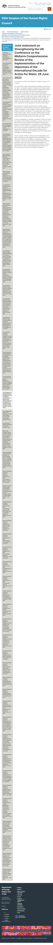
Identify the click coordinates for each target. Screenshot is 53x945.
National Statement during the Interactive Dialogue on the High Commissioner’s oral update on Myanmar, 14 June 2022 (7, 567)
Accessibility (19, 938)
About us (31, 3)
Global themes (24, 31)
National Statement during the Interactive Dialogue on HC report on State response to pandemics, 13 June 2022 (7, 525)
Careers (43, 4)
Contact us (49, 4)
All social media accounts (6, 921)
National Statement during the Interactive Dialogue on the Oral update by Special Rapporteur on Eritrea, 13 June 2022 (7, 595)
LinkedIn (6, 920)
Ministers (36, 3)
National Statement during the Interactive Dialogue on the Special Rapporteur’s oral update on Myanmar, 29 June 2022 (7, 610)
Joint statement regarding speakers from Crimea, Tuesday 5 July (7, 425)
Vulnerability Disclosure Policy (40, 938)
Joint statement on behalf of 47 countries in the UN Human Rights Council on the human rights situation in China (7, 415)
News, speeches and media (45, 3)
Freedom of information (27, 938)
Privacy (8, 938)
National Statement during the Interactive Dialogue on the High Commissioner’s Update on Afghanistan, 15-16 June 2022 (7, 552)
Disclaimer (13, 938)
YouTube (6, 918)
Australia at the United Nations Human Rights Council (16, 35)
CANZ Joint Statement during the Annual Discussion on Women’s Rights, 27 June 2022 (7, 56)
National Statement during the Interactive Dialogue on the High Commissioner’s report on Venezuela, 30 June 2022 (7, 582)
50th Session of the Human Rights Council (13, 36)
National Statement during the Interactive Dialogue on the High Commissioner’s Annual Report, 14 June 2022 (7, 538)
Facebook (6, 914)
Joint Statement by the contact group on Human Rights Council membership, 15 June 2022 (7, 127)
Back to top (48, 943)
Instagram (6, 916)
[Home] (14, 6)
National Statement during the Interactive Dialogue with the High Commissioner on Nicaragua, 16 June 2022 (7, 655)
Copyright (4, 938)
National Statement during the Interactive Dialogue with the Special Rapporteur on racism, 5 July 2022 (7, 693)
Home (3, 31)
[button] (47, 29)
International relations (12, 31)
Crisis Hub (38, 4)
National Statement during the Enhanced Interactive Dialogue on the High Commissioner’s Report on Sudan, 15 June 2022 (7, 477)
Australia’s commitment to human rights (12, 33)
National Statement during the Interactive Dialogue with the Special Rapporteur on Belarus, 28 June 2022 (7, 681)
